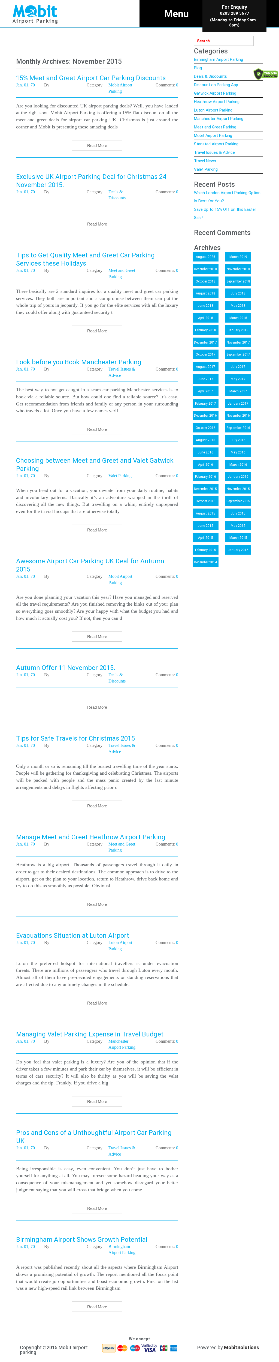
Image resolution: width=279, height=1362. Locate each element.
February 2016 (205, 477)
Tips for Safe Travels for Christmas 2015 (75, 738)
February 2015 (205, 550)
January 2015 (238, 550)
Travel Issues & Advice (214, 152)
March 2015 (238, 538)
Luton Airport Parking (213, 110)
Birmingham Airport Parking (218, 59)
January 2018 (238, 330)
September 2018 (238, 281)
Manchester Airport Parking (218, 118)
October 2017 (206, 354)
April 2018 (205, 318)
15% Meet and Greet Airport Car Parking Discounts (91, 78)
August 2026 (205, 257)
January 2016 (238, 477)
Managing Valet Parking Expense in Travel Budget (89, 1034)
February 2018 (205, 330)
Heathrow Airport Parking (216, 101)
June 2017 (205, 379)
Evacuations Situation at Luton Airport (72, 935)
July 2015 (238, 513)
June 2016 (205, 452)
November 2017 (238, 342)
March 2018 (238, 318)
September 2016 (238, 428)
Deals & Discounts (210, 76)
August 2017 (205, 367)
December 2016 (205, 415)
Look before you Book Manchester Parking (78, 362)
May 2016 (238, 452)
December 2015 (205, 489)
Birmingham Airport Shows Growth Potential (81, 1239)
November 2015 (238, 489)
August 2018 (205, 293)
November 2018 (238, 269)
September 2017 (238, 354)
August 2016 (205, 440)
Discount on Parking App (216, 84)
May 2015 (238, 526)
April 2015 (205, 538)
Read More (97, 145)
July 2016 (238, 440)
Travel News (205, 160)
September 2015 (238, 501)
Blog (198, 67)
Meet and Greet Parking (215, 127)
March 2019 (238, 257)
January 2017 (238, 403)
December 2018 (205, 269)
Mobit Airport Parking (213, 135)
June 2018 (205, 306)
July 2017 (238, 367)
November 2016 (238, 415)
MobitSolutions (241, 1347)
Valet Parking (206, 169)
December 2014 (205, 562)
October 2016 (206, 428)
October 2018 (206, 281)
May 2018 (238, 306)
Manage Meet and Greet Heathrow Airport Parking (90, 837)
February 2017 (205, 403)
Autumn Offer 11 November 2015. (65, 668)
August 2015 (205, 513)
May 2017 (238, 379)
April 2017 (205, 391)
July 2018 (238, 293)
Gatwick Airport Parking (215, 93)
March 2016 (238, 465)
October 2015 (206, 501)
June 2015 (205, 526)
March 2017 (238, 391)
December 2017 (205, 342)
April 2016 (205, 465)
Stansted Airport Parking (216, 144)
